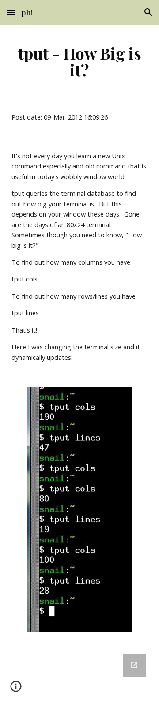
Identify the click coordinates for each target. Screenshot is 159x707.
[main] (79, 61)
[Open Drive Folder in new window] (134, 665)
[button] (10, 12)
